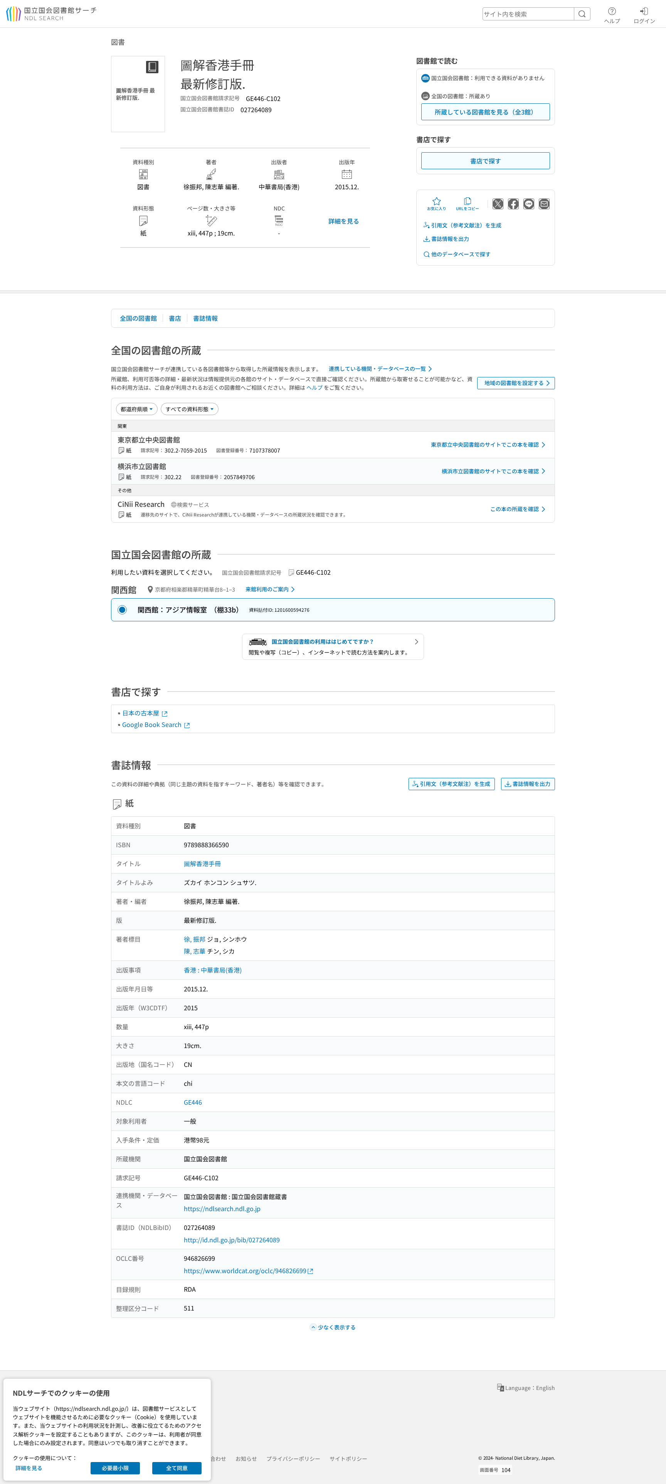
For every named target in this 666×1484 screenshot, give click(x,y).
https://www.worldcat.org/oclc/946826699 (245, 1270)
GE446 (193, 1102)
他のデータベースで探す (461, 254)
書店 (175, 318)
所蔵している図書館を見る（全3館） (486, 111)
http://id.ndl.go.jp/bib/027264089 (232, 1239)
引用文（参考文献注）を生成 (466, 225)
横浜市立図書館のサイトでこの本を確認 (490, 471)
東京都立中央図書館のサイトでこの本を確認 (485, 444)
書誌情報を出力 (450, 238)
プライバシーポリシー (293, 1458)
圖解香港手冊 (202, 863)
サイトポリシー (348, 1458)
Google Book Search (152, 724)
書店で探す (485, 160)
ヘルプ (612, 20)
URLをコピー (467, 208)
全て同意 (177, 1468)
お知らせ (246, 1458)
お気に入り (436, 208)
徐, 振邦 (194, 939)
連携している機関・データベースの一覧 (377, 368)
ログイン (644, 20)
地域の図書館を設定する (514, 383)
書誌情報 (205, 318)
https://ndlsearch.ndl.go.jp (222, 1208)
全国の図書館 (138, 318)
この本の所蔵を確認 (514, 509)
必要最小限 (115, 1468)
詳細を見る (343, 220)
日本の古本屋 (141, 712)
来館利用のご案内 (267, 589)
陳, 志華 (194, 951)
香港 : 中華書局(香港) (213, 969)
